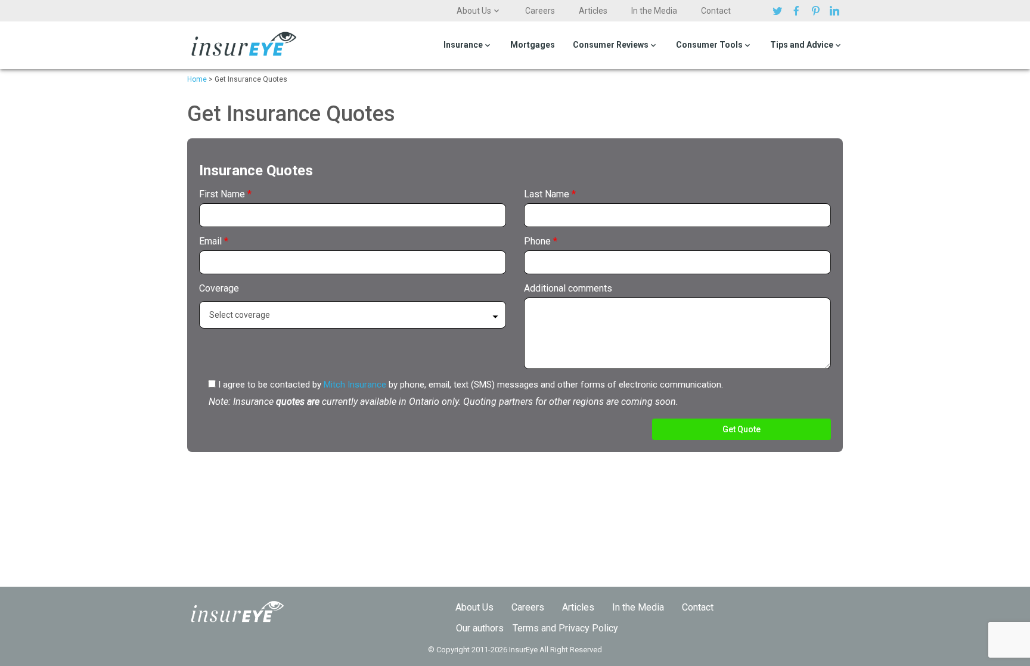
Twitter (779, 10)
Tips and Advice (801, 44)
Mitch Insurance (355, 384)
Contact (716, 11)
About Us (474, 11)
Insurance (463, 44)
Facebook (798, 10)
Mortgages (532, 44)
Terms (526, 628)
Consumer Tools (709, 44)
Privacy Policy (588, 628)
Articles (593, 11)
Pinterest (817, 10)
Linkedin (836, 10)
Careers (540, 11)
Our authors (480, 628)
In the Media (654, 11)
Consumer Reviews (611, 44)
